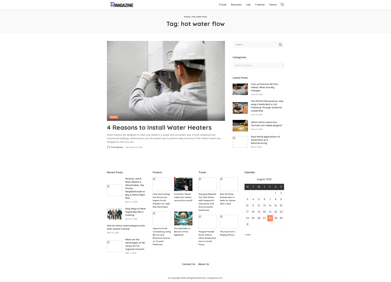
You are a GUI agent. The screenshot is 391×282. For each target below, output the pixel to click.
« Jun (247, 234)
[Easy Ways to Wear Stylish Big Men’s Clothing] (114, 214)
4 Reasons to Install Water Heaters (159, 127)
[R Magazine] (122, 4)
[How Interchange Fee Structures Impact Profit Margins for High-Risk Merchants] (162, 184)
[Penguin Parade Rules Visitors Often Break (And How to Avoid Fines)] (208, 222)
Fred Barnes (117, 147)
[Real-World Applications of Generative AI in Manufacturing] (240, 142)
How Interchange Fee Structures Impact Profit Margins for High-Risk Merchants (162, 200)
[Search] (282, 4)
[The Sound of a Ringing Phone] (229, 222)
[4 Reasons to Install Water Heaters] (166, 81)
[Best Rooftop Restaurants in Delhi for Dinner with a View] (229, 184)
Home (187, 17)
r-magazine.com (214, 278)
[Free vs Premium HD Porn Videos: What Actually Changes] (240, 89)
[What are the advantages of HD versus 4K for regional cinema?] (114, 246)
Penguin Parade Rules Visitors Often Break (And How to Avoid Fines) (207, 238)
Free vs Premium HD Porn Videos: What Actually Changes (264, 87)
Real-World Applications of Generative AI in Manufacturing (265, 140)
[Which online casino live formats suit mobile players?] (240, 125)
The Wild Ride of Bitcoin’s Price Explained (182, 231)
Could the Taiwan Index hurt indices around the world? (183, 197)
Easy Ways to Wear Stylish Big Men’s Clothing (135, 211)
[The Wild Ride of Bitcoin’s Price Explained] (183, 218)
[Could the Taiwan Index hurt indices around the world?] (183, 184)
